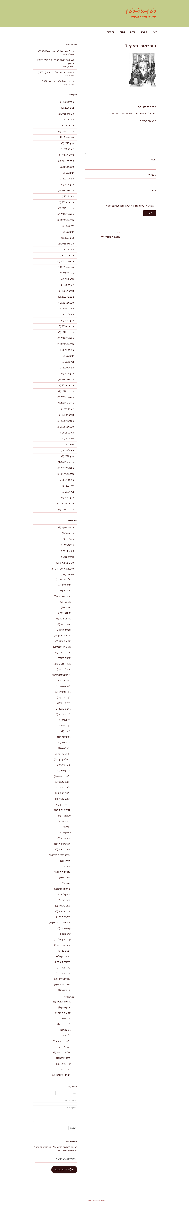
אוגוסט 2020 (68, 350)
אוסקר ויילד (65, 613)
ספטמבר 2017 (67, 474)
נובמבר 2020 (67, 332)
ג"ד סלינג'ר (65, 737)
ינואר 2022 (69, 285)
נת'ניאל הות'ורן (64, 872)
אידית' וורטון (65, 619)
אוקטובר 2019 (67, 397)
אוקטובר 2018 (67, 421)
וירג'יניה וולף (65, 804)
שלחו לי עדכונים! (64, 1169)
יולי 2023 (70, 226)
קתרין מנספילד (64, 945)
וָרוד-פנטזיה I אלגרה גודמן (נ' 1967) (58, 81)
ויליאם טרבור (65, 782)
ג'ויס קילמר (65, 1024)
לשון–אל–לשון (141, 11)
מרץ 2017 (69, 497)
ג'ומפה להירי (65, 686)
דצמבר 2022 (68, 255)
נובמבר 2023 (67, 208)
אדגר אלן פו (65, 590)
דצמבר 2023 (68, 202)
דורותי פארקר (64, 754)
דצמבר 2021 (68, 291)
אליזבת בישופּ (64, 1013)
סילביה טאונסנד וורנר (64, 569)
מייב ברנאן (66, 838)
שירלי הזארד (65, 973)
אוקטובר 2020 (67, 338)
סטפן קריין (66, 900)
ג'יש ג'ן (67, 731)
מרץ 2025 (69, 143)
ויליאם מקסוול (64, 787)
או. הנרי (67, 602)
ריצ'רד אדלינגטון (63, 1075)
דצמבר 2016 (68, 503)
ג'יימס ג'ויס (69, 545)
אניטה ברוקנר (64, 658)
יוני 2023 (70, 232)
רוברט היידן (65, 1069)
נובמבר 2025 (67, 131)
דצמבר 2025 (68, 125)
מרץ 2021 (69, 320)
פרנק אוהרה (65, 1058)
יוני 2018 (70, 444)
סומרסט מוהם (64, 889)
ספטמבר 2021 (67, 303)
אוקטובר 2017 (67, 468)
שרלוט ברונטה (64, 984)
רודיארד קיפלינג (63, 956)
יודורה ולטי (66, 821)
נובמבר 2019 (67, 391)
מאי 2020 (69, 362)
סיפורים (144, 32)
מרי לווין (67, 861)
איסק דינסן (66, 624)
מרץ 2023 (69, 238)
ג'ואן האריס (65, 680)
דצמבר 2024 (68, 155)
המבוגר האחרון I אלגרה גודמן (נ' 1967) (56, 72)
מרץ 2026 (69, 108)
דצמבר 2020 (68, 326)
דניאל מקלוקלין (64, 759)
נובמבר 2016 (67, 509)
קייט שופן (66, 934)
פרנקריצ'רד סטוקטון (61, 922)
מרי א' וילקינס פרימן (61, 855)
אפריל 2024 (68, 179)
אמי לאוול (69, 533)
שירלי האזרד (65, 968)
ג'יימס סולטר (65, 709)
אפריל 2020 (68, 368)
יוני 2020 (70, 356)
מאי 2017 (69, 492)
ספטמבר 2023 (67, 220)
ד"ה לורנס (66, 748)
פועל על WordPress (96, 1201)
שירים (132, 32)
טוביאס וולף (68, 551)
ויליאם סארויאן (64, 799)
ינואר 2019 (69, 409)
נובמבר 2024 (67, 161)
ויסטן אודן (66, 1047)
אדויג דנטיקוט (67, 527)
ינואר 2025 (69, 149)
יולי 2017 (70, 486)
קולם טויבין (66, 928)
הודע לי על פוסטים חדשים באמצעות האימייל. (129, 206)
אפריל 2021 (68, 314)
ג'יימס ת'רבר (65, 714)
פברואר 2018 (67, 462)
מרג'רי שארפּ (65, 849)
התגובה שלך (148, 121)
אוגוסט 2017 (68, 480)
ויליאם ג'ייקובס (64, 776)
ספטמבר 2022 (67, 267)
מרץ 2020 (69, 373)
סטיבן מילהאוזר (66, 563)
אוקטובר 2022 (67, 261)
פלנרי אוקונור (65, 911)
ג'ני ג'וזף (67, 1030)
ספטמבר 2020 (67, 344)
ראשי (155, 32)
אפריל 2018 (68, 450)
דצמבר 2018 (68, 415)
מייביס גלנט (68, 557)
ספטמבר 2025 (67, 137)
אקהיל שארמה (64, 664)
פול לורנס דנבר (63, 1052)
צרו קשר (110, 32)
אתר (153, 190)
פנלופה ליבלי (65, 917)
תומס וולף (66, 990)
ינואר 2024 (69, 196)
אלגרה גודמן (65, 630)
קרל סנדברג (65, 1064)
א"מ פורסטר (65, 579)
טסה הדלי (66, 816)
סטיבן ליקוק (65, 894)
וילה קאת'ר (66, 770)
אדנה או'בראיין (64, 596)
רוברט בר (66, 951)
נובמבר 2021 (67, 297)
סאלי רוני (66, 877)
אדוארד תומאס (63, 1002)
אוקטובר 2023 (67, 214)
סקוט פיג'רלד (64, 906)
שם (153, 159)
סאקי (68, 883)
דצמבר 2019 (68, 385)
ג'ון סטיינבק (65, 697)
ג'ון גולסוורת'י (65, 692)
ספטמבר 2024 (67, 167)
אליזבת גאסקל (64, 635)
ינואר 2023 (69, 249)
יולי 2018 (70, 438)
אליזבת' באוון (65, 641)
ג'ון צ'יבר (70, 539)
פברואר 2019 (67, 403)
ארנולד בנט (65, 669)
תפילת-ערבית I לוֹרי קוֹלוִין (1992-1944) (56, 51)
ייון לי (68, 827)
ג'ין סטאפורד (65, 725)
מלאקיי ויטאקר (64, 844)
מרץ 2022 (69, 279)
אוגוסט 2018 (68, 433)
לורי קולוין (66, 832)
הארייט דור (65, 765)
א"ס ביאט (66, 585)
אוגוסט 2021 (68, 308)
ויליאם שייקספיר (63, 1041)
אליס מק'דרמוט (63, 647)
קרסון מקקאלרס (63, 939)
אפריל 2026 (68, 102)
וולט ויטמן (66, 1035)
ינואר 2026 (69, 119)
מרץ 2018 (69, 456)
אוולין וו (67, 607)
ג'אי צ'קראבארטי (63, 675)
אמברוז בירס (65, 652)
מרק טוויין (66, 866)
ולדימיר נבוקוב (64, 810)
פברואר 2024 (67, 190)
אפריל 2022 (68, 273)
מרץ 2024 (69, 184)
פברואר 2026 (67, 114)
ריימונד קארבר (64, 962)
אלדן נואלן (66, 1007)
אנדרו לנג (66, 1018)
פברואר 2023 (67, 244)
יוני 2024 (70, 173)
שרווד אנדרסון (64, 979)
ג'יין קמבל (66, 720)
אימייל (152, 175)
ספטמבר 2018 (67, 427)
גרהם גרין (66, 742)
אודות (122, 32)
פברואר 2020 (67, 379)
